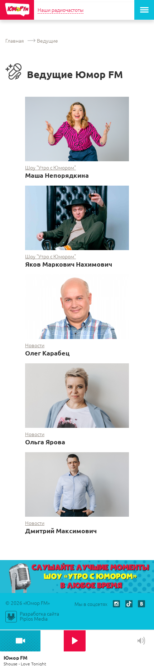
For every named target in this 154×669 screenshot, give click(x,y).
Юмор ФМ (17, 10)
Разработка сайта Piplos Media (39, 616)
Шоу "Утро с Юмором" (50, 167)
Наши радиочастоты (60, 9)
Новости (34, 345)
